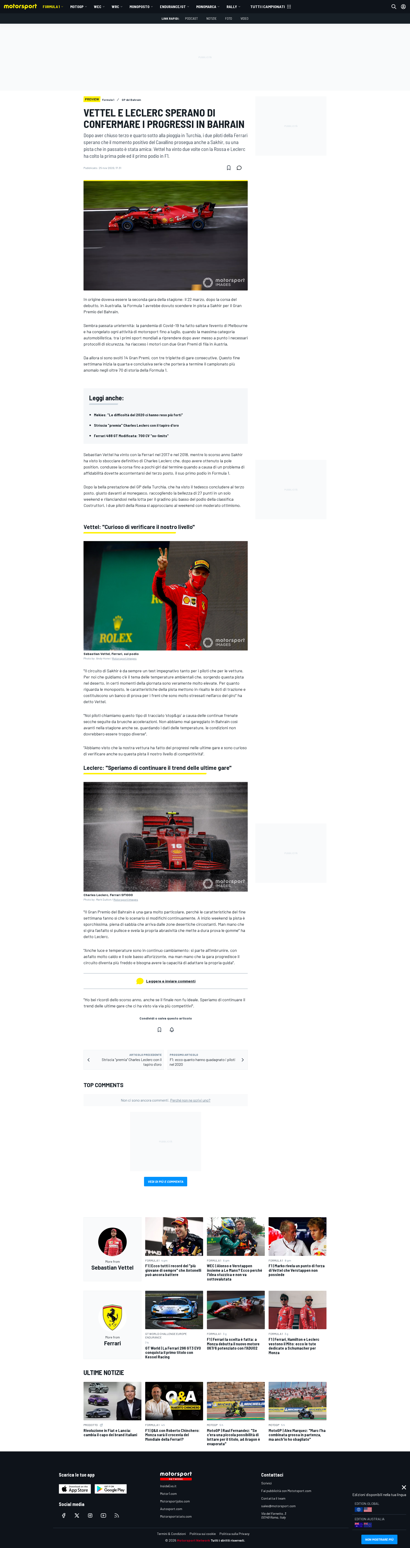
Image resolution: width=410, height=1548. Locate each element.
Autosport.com (171, 1509)
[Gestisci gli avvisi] (172, 1029)
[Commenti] (240, 168)
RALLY (232, 6)
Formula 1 (51, 6)
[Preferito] (228, 168)
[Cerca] (394, 6)
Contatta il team (273, 1498)
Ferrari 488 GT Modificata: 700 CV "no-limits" (131, 435)
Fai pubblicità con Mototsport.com (286, 1491)
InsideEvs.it (168, 1486)
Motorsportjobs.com (175, 1501)
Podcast (191, 18)
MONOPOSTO (139, 6)
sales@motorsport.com (278, 1506)
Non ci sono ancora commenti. (165, 1100)
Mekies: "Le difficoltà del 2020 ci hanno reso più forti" (138, 414)
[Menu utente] (403, 6)
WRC (115, 6)
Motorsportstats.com (176, 1516)
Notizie (211, 18)
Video (244, 18)
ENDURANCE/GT (173, 6)
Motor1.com (168, 1494)
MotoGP (77, 6)
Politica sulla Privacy (234, 1534)
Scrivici (266, 1483)
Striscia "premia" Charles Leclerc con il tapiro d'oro (136, 425)
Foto (228, 18)
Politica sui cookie (203, 1534)
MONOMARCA (206, 6)
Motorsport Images (124, 658)
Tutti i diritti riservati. (228, 1540)
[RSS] (116, 1515)
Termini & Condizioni (171, 1534)
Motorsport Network (193, 1540)
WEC (97, 6)
